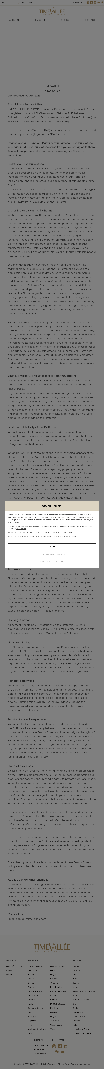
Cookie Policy (21, 529)
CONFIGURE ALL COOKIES (52, 562)
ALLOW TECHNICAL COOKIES (52, 554)
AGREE (52, 546)
